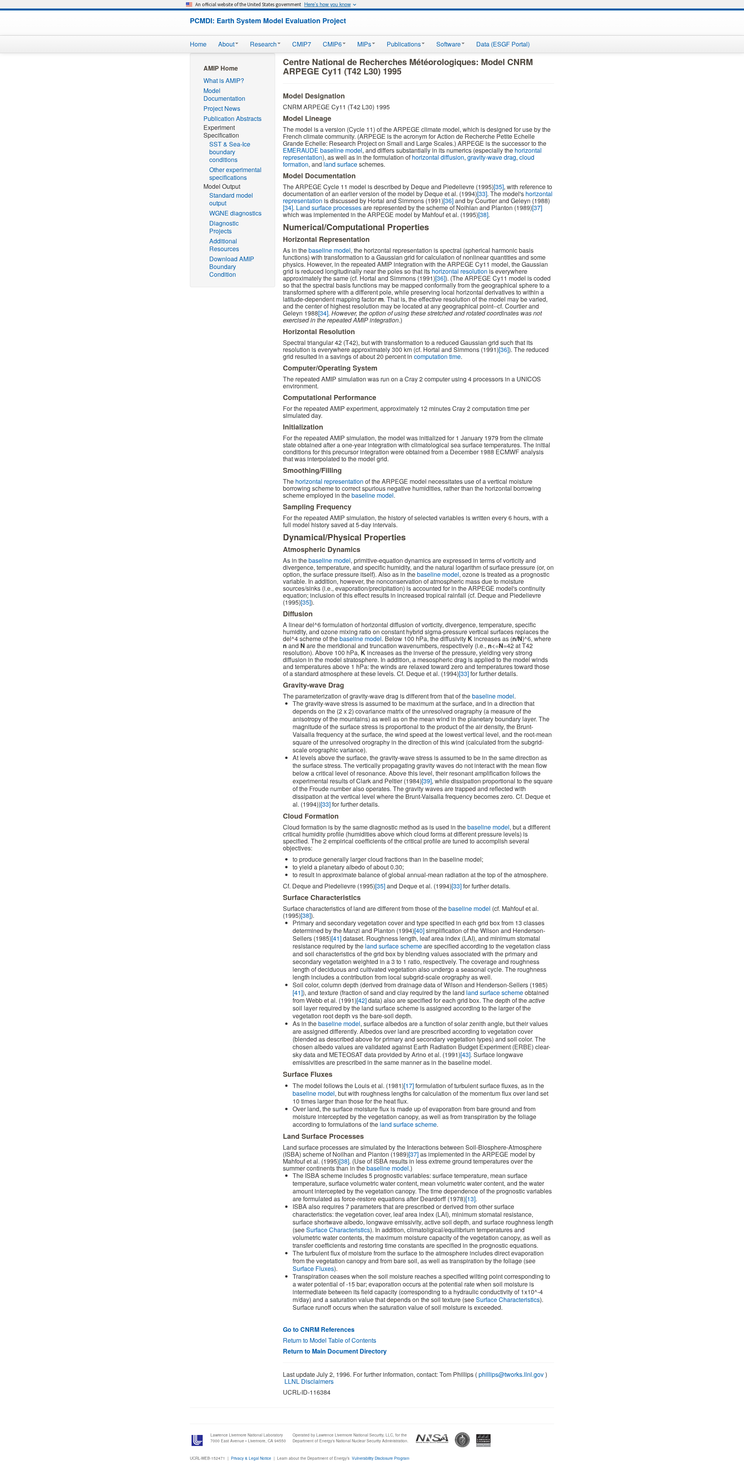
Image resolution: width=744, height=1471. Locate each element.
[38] (483, 214)
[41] (336, 938)
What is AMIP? (223, 80)
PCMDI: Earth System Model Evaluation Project (268, 21)
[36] (448, 200)
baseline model (329, 250)
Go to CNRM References (319, 1329)
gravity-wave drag (491, 157)
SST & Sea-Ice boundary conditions (229, 152)
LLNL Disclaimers (309, 1381)
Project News (221, 108)
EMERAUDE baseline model (322, 150)
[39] (427, 780)
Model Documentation (224, 94)
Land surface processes (329, 207)
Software (448, 44)
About (226, 44)
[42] (361, 1000)
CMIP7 (301, 44)
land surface (340, 164)
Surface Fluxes (313, 1268)
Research (263, 44)
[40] (419, 930)
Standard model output (231, 199)
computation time (437, 356)
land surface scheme (393, 946)
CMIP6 (332, 44)
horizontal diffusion (438, 157)
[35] (499, 186)
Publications (404, 44)
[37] (537, 207)
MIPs (364, 44)
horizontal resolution (459, 271)
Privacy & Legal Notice (251, 1458)
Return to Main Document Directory (335, 1351)
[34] (288, 207)
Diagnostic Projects (224, 227)
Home (198, 44)
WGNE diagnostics (235, 213)
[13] (470, 1198)
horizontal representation (329, 481)
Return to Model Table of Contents (329, 1340)
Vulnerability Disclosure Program (380, 1458)
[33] (482, 193)
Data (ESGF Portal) (503, 44)
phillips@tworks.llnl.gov (511, 1374)
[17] (409, 1085)
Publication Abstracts (232, 118)
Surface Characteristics (338, 1229)
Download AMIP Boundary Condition (231, 266)
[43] (465, 1054)
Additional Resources (224, 244)
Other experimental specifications (235, 173)
